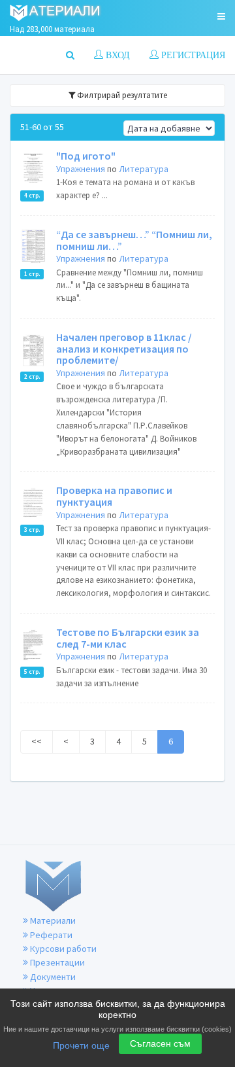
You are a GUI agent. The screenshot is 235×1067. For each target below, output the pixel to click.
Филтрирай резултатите (121, 95)
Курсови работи (62, 948)
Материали (52, 920)
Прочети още (81, 1045)
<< (36, 741)
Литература (143, 169)
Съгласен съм (160, 1043)
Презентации (56, 962)
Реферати (50, 935)
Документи (52, 977)
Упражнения (80, 169)
